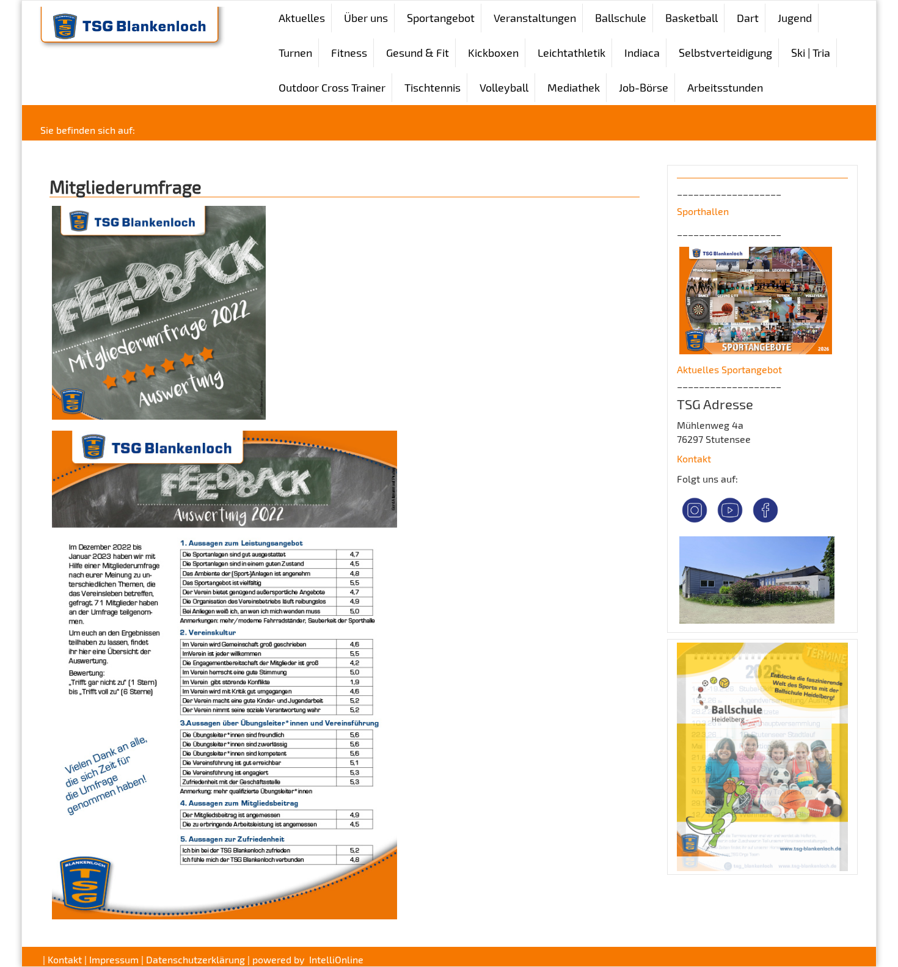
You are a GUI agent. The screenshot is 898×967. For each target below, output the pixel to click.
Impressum (114, 959)
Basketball (691, 17)
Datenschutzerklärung (195, 959)
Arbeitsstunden (725, 87)
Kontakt (694, 458)
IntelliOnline (336, 959)
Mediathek (573, 87)
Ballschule (620, 17)
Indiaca (642, 52)
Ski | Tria (810, 52)
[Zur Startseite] (129, 26)
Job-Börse (643, 87)
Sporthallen (703, 211)
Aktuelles (302, 17)
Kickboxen (493, 52)
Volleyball (504, 87)
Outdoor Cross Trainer (332, 87)
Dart (748, 17)
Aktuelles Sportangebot (729, 369)
